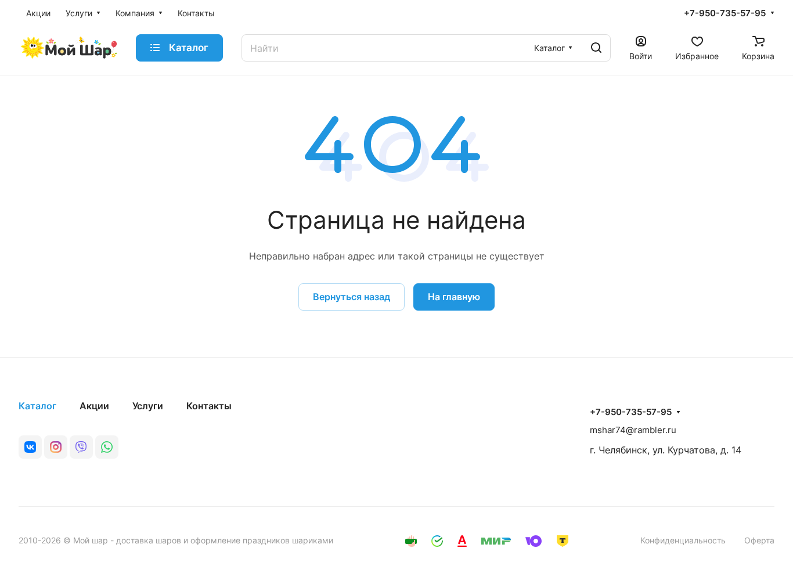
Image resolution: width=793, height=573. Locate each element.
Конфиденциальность (683, 540)
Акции (94, 406)
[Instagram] (55, 447)
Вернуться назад (351, 296)
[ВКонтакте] (30, 447)
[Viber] (81, 447)
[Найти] (596, 48)
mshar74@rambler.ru (633, 429)
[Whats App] (106, 447)
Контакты (209, 406)
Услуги (147, 406)
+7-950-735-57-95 (725, 13)
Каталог (37, 406)
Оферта (759, 540)
